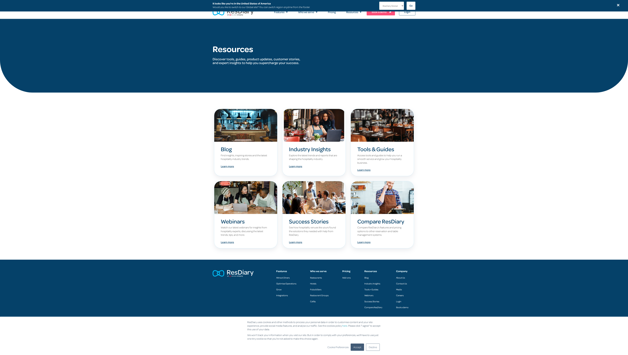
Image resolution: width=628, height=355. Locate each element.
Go (411, 5)
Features (281, 271)
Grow (278, 289)
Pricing (346, 271)
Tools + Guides (371, 289)
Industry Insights (372, 283)
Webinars (368, 295)
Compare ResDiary (373, 307)
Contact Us (401, 283)
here (344, 325)
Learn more (227, 166)
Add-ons (346, 277)
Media (399, 289)
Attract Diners (283, 277)
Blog (366, 277)
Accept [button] (357, 347)
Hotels (313, 283)
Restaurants (316, 277)
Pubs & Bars (315, 289)
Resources (370, 271)
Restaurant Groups (319, 295)
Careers (400, 295)
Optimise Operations (286, 283)
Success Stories (371, 301)
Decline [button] (373, 347)
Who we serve (318, 271)
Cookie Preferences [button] (338, 347)
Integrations (282, 295)
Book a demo (402, 307)
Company (401, 271)
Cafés (313, 301)
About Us (400, 277)
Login (398, 301)
